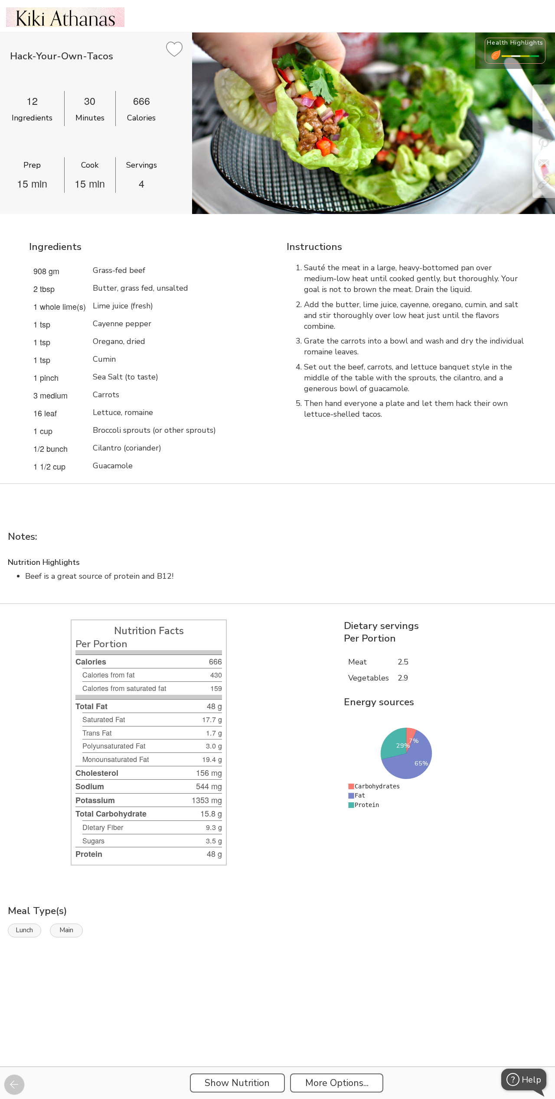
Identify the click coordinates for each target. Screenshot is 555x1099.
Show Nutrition (237, 1082)
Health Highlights (515, 42)
